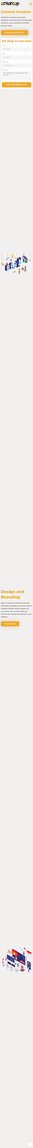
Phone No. (5, 62)
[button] (30, 3)
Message (5, 70)
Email (3, 53)
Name (4, 45)
